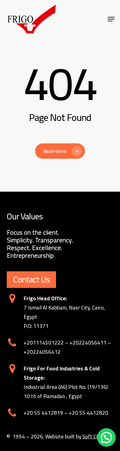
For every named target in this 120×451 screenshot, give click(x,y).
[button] (106, 437)
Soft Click (93, 436)
